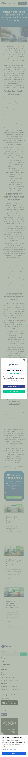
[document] (14, 378)
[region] (14, 746)
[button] (24, 361)
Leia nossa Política (11, 749)
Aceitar (14, 753)
